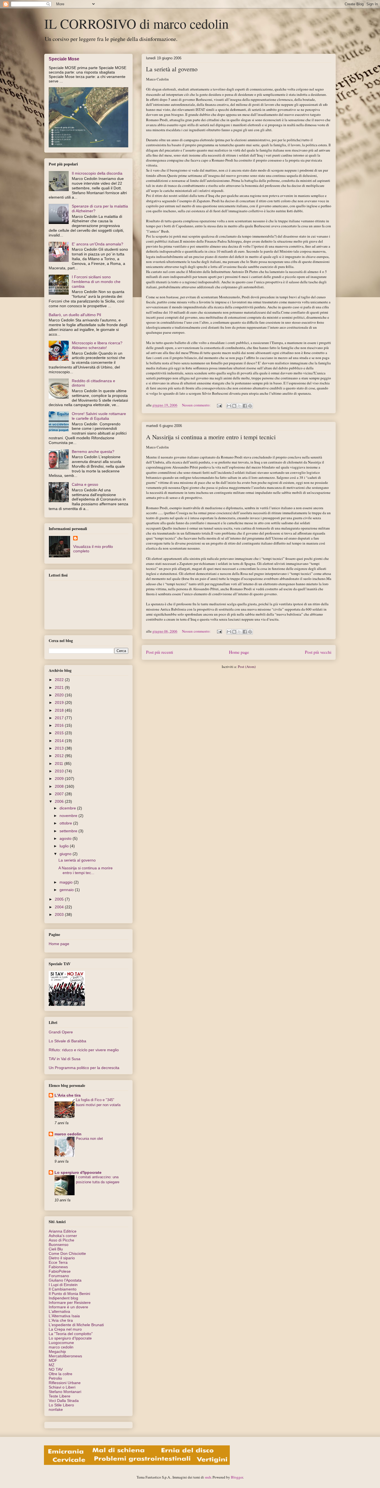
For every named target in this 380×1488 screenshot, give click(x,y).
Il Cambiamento (63, 1289)
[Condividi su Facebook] (245, 406)
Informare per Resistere (70, 1302)
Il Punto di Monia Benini (69, 1293)
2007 (60, 794)
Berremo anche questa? (93, 451)
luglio (65, 846)
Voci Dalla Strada (64, 1400)
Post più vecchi (318, 652)
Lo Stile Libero (61, 1405)
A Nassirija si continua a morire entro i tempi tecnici (211, 437)
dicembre (68, 808)
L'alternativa (59, 1311)
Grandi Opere (61, 1032)
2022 (60, 679)
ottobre (66, 823)
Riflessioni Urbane (65, 1382)
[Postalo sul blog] (234, 406)
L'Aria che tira (68, 1095)
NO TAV (56, 1369)
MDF (53, 1360)
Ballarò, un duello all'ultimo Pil (75, 315)
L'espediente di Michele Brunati (76, 1325)
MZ (52, 1365)
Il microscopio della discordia (97, 173)
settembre (69, 831)
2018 (60, 710)
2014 (60, 740)
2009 (60, 778)
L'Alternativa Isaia (64, 1316)
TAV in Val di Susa (64, 1059)
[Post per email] (219, 405)
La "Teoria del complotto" (71, 1333)
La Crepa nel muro (65, 1329)
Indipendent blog (63, 1298)
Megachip (57, 1351)
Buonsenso (58, 1244)
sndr (208, 1477)
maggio (67, 882)
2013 (60, 748)
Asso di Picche (61, 1240)
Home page (239, 652)
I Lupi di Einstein (63, 1284)
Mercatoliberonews (65, 1356)
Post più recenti (159, 652)
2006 (60, 801)
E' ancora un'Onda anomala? (97, 244)
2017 (60, 718)
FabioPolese (60, 1271)
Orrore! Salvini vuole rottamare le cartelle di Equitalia (99, 416)
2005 (60, 899)
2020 (60, 695)
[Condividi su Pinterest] (250, 406)
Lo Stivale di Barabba (67, 1041)
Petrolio (55, 1378)
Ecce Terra (58, 1262)
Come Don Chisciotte (67, 1253)
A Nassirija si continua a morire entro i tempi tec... (85, 870)
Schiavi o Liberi (62, 1387)
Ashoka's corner (63, 1235)
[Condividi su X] (239, 406)
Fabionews (58, 1267)
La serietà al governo (172, 69)
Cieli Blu (56, 1249)
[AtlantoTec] (137, 1463)
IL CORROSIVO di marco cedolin (136, 23)
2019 (60, 702)
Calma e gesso (85, 484)
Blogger (237, 1477)
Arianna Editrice (63, 1231)
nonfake (56, 1409)
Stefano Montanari (65, 1391)
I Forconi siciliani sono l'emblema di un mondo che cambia (96, 282)
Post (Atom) (247, 666)
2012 (60, 755)
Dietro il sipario (62, 1258)
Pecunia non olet (89, 1138)
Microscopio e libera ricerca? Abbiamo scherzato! (97, 345)
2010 (60, 771)
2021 (60, 687)
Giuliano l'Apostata (65, 1280)
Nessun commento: (196, 405)
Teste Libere (59, 1396)
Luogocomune (61, 1342)
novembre (69, 815)
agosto (66, 838)
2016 (60, 725)
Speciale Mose (64, 58)
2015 (60, 733)
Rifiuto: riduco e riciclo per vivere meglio (84, 1050)
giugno (66, 854)
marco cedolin (68, 1134)
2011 (59, 763)
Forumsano (59, 1276)
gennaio (67, 889)
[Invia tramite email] (229, 406)
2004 (60, 907)
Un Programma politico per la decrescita (84, 1067)
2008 (60, 786)
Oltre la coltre (60, 1374)
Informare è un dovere (68, 1307)
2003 (60, 914)
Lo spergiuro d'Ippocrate (78, 1172)
